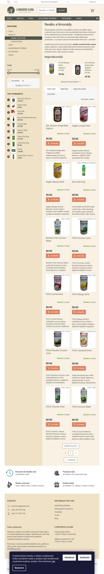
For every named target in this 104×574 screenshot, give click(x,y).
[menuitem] (9, 18)
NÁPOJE (11, 35)
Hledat (61, 10)
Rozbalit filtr (22, 86)
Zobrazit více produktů (69, 82)
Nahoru (71, 460)
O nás (57, 515)
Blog (56, 518)
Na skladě (18, 81)
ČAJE (10, 31)
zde (53, 561)
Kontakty (58, 512)
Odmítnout (69, 557)
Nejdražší (64, 89)
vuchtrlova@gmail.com (20, 506)
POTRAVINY (13, 52)
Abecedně (51, 94)
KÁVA (10, 45)
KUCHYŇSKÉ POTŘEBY (17, 48)
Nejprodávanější (79, 89)
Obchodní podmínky (49, 2)
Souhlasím (85, 557)
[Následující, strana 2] (70, 453)
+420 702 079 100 (18, 510)
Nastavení (19, 568)
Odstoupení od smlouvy (64, 509)
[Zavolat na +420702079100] (11, 2)
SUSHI (10, 55)
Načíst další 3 (70, 446)
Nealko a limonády (18, 38)
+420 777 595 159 (18, 513)
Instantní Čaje (16, 41)
